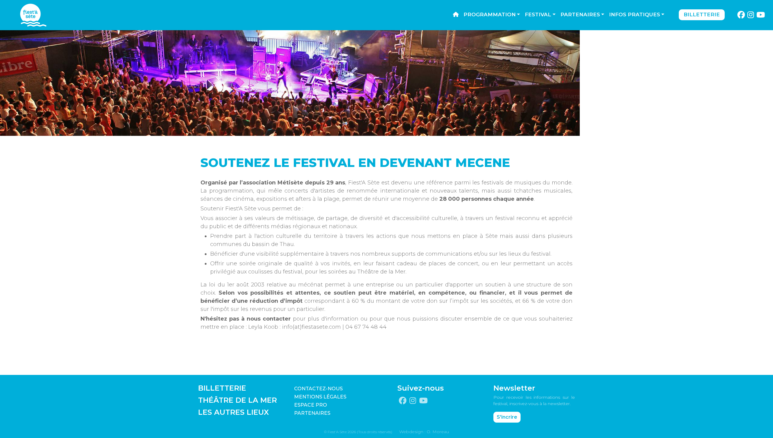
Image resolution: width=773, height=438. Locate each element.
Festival (538, 14)
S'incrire (507, 417)
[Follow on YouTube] (760, 15)
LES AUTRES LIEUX (233, 412)
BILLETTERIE (222, 388)
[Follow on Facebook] (741, 15)
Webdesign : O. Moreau (424, 431)
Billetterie (702, 14)
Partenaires (580, 14)
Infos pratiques (634, 14)
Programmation (489, 14)
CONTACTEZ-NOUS (318, 389)
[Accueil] (456, 14)
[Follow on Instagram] (751, 15)
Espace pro (310, 405)
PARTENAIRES (312, 413)
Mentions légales (320, 397)
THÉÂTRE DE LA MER (237, 400)
